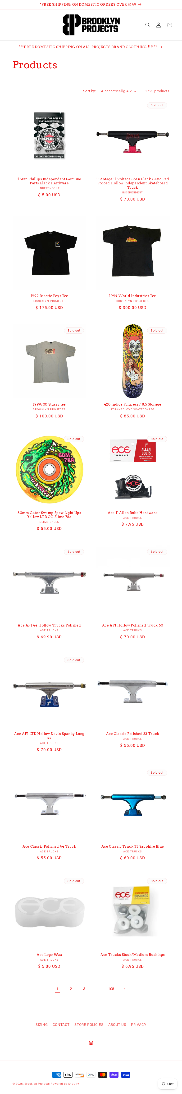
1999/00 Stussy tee (49, 404)
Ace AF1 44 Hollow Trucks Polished (49, 625)
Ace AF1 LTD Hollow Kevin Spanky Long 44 (49, 736)
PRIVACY (138, 1025)
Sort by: (89, 91)
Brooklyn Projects (37, 1083)
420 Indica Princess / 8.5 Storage (132, 404)
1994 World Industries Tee (132, 296)
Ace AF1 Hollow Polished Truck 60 (132, 625)
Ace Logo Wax (49, 955)
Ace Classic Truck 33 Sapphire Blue (132, 846)
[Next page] (124, 989)
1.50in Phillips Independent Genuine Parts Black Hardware (49, 181)
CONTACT (61, 1025)
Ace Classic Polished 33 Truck (132, 734)
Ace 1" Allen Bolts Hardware (132, 513)
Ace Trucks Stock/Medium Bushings (132, 955)
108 (111, 989)
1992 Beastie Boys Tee (49, 296)
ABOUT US (117, 1025)
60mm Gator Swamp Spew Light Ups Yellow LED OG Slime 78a (49, 515)
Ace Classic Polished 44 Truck (49, 846)
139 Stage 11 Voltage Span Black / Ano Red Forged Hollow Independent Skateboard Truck (132, 183)
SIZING (42, 1025)
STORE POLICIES (88, 1025)
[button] (10, 24)
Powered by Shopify (65, 1083)
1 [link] (57, 988)
